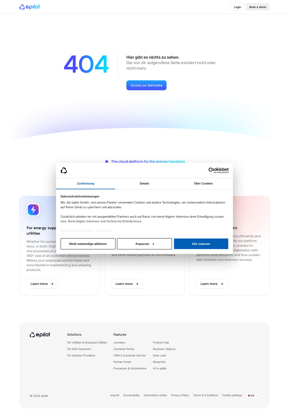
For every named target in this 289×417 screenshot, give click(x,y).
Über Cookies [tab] (203, 183)
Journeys (119, 342)
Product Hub (161, 342)
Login (237, 7)
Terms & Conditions (205, 395)
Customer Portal (123, 349)
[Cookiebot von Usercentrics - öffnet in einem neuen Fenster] (211, 171)
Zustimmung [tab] (85, 183)
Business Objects (164, 349)
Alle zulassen (201, 243)
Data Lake (159, 355)
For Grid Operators (79, 349)
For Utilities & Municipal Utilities (87, 342)
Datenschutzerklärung (77, 230)
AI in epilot (160, 368)
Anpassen (142, 243)
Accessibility (131, 395)
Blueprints (159, 361)
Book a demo (257, 7)
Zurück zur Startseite (146, 85)
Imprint (114, 395)
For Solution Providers (81, 355)
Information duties (155, 395)
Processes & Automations (130, 368)
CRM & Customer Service (129, 355)
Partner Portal (122, 361)
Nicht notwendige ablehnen (88, 243)
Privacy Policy (180, 395)
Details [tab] (144, 183)
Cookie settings (232, 395)
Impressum (104, 230)
